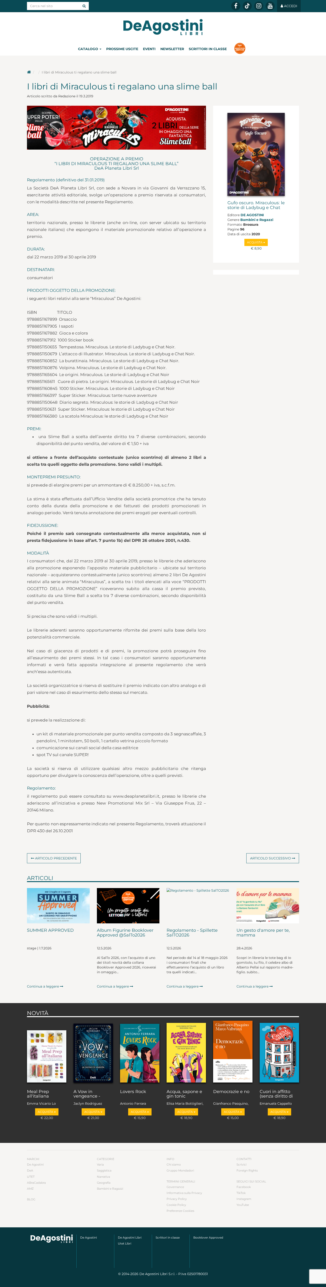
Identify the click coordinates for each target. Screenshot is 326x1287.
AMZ (30, 1188)
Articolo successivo (271, 858)
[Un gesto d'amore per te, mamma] (268, 905)
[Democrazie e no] (232, 1052)
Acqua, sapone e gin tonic (184, 1094)
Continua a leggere (43, 986)
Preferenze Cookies (180, 1211)
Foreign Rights (247, 1170)
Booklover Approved (208, 1237)
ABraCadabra (36, 1182)
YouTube (243, 1205)
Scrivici (242, 1164)
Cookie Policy (176, 1205)
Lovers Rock (133, 1091)
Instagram (244, 1199)
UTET (31, 1176)
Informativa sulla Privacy (184, 1193)
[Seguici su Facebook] (235, 5)
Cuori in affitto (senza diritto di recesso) (276, 1094)
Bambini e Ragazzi (256, 220)
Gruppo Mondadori (180, 1170)
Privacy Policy (177, 1199)
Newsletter (172, 49)
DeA (30, 1170)
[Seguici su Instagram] (258, 5)
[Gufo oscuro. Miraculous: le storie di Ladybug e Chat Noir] (256, 154)
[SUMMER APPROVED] (58, 905)
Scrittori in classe (208, 49)
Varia (100, 1164)
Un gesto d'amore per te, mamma (263, 933)
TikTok (241, 1193)
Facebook (244, 1187)
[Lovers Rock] (139, 1052)
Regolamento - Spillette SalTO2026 (192, 933)
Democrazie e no (231, 1091)
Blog (31, 1199)
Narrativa (103, 1176)
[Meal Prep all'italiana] (46, 1052)
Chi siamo (174, 1164)
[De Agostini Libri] (29, 72)
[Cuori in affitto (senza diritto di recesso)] (279, 1052)
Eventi (149, 49)
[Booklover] (240, 49)
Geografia (103, 1182)
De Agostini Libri (130, 1237)
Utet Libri (124, 1243)
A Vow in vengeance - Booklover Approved (87, 1094)
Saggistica (104, 1170)
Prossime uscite (122, 49)
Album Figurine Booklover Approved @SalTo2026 (125, 933)
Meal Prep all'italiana (38, 1094)
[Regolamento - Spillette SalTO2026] (198, 905)
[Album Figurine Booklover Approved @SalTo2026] (128, 905)
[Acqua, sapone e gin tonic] (186, 1052)
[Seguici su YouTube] (270, 5)
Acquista (255, 242)
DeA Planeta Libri (163, 27)
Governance (175, 1187)
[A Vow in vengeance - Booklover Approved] (93, 1052)
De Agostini (252, 215)
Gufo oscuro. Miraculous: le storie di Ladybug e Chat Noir (256, 207)
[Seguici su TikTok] (247, 5)
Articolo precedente (55, 858)
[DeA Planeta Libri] (52, 1239)
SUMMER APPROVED (50, 930)
